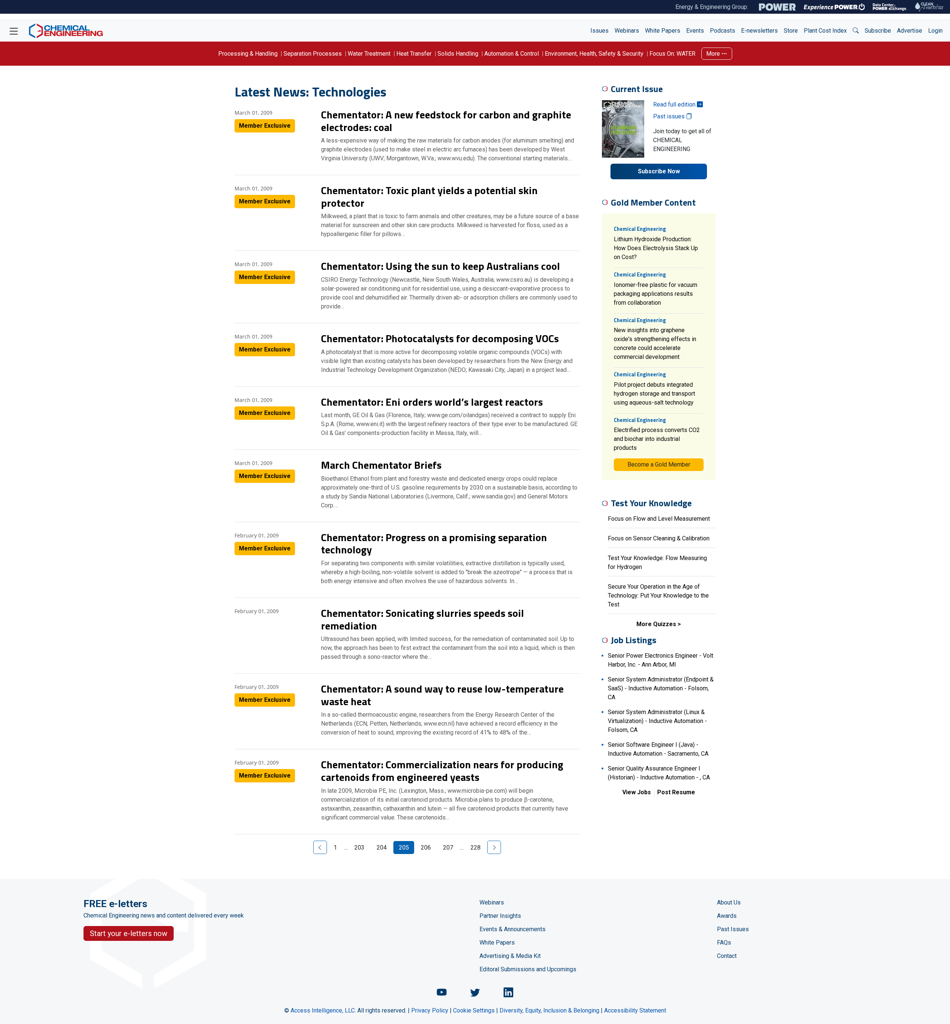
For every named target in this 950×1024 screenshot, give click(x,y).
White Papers (662, 30)
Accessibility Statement (635, 1010)
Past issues (669, 116)
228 (476, 847)
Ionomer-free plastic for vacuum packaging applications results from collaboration (655, 293)
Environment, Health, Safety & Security (594, 53)
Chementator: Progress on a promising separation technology (434, 543)
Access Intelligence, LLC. (323, 1010)
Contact (727, 955)
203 (359, 847)
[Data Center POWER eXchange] (890, 7)
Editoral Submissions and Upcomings (527, 969)
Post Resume (676, 792)
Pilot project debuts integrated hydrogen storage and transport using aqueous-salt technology (654, 393)
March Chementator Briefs (381, 465)
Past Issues (733, 929)
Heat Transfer (414, 53)
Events (695, 30)
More (713, 53)
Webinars (627, 30)
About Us (729, 902)
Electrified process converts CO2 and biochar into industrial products (657, 438)
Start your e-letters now (128, 933)
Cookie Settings (474, 1010)
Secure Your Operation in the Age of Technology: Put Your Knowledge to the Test (658, 595)
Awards (727, 915)
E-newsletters (759, 30)
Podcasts (722, 30)
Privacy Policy (429, 1010)
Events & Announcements (512, 929)
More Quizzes (656, 624)
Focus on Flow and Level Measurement (659, 518)
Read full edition (675, 104)
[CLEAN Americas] (929, 7)
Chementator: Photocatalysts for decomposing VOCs (440, 338)
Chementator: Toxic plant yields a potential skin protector (429, 196)
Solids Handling (458, 53)
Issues (599, 30)
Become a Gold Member (659, 464)
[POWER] (777, 7)
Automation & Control (511, 53)
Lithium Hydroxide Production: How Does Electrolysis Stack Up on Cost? (656, 248)
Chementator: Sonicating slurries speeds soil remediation (422, 619)
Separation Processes (313, 53)
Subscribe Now (659, 171)
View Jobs (636, 792)
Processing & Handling (248, 53)
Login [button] (935, 30)
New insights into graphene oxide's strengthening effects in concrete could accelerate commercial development (655, 343)
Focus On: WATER (672, 53)
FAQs (724, 942)
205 (404, 847)
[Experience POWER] (834, 7)
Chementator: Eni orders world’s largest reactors (432, 402)
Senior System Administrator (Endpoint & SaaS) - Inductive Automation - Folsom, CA (661, 688)
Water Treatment (369, 53)
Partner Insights (500, 915)
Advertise (909, 30)
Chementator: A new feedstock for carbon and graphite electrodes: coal (446, 121)
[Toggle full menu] (13, 30)
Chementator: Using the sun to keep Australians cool (440, 266)
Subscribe (878, 30)
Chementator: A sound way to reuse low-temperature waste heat (442, 695)
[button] (856, 30)
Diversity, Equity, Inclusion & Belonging (549, 1010)
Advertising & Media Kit (510, 955)
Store (791, 30)
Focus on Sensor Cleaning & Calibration (659, 538)
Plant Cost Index (825, 30)
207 (448, 847)
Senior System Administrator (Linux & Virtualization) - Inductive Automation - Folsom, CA (657, 721)
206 (426, 847)
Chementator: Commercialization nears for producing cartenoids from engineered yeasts (442, 770)
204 (382, 847)
